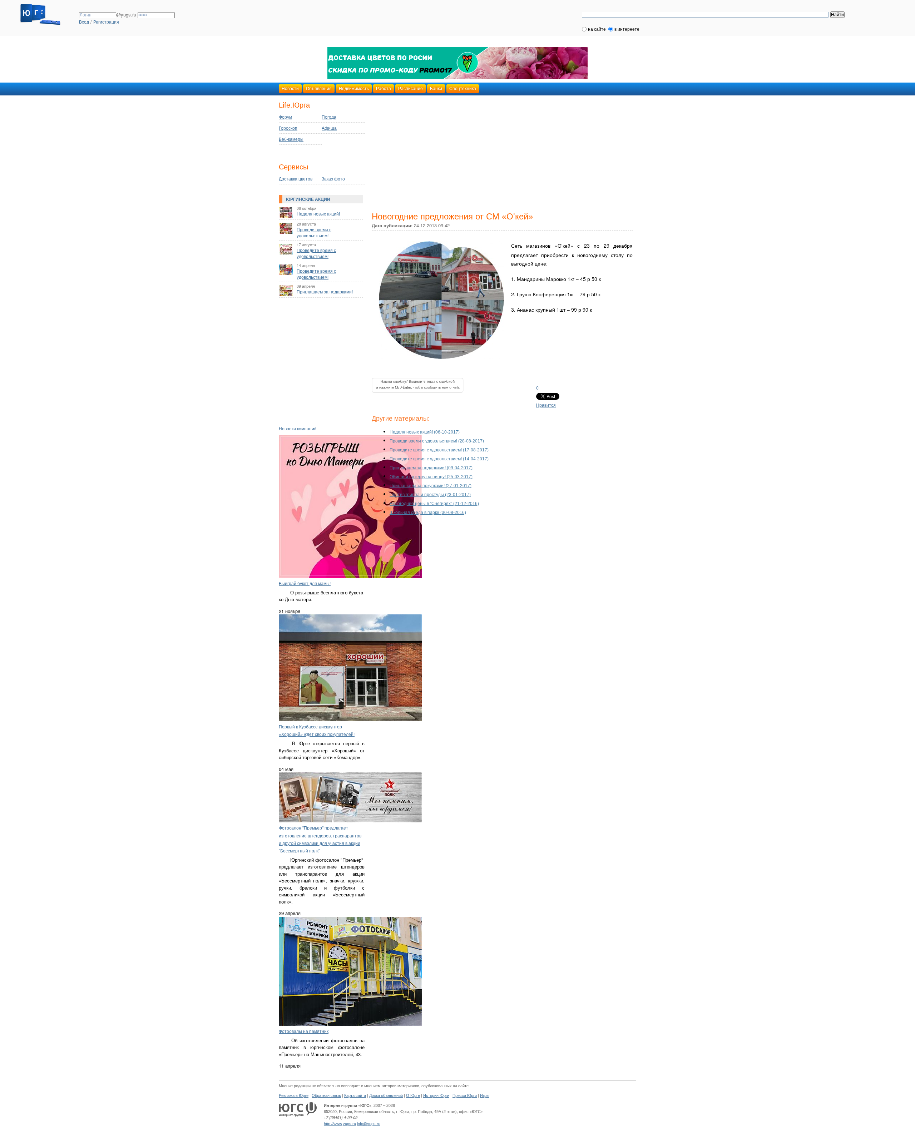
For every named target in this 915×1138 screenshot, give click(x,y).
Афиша (329, 128)
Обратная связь (326, 1095)
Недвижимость (354, 88)
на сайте (597, 29)
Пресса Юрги (464, 1095)
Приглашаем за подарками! (325, 292)
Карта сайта (355, 1095)
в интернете (626, 29)
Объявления (319, 88)
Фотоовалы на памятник (303, 1031)
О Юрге (413, 1095)
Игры (484, 1095)
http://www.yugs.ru (340, 1124)
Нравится (546, 405)
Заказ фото (333, 179)
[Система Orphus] (418, 399)
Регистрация (106, 22)
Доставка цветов (295, 179)
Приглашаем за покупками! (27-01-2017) (430, 485)
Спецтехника (462, 88)
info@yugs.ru (368, 1124)
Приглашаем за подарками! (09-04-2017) (431, 467)
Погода (329, 117)
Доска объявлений (386, 1095)
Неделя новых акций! (318, 214)
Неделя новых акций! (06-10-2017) (425, 432)
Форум (285, 117)
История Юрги (436, 1095)
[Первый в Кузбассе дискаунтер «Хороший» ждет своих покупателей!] (350, 719)
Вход (84, 22)
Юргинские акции (308, 199)
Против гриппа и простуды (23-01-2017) (430, 494)
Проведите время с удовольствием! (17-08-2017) (439, 449)
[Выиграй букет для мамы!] (350, 576)
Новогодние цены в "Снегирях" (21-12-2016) (434, 503)
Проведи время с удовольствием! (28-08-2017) (437, 441)
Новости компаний (298, 428)
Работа (383, 88)
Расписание (410, 88)
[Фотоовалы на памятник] (350, 1024)
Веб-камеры (291, 139)
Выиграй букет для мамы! (305, 583)
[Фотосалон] (350, 820)
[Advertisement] (323, 354)
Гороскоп (288, 128)
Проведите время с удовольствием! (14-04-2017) (439, 458)
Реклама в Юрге (293, 1095)
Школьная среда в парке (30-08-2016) (428, 512)
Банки (436, 88)
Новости (290, 88)
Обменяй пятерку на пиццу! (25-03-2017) (431, 476)
